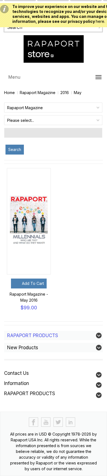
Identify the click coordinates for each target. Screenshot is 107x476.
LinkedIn (70, 422)
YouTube (46, 422)
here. (100, 21)
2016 (64, 92)
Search (14, 149)
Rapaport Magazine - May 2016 (29, 297)
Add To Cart (33, 283)
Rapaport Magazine (37, 92)
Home (9, 92)
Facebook (33, 422)
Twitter (58, 422)
